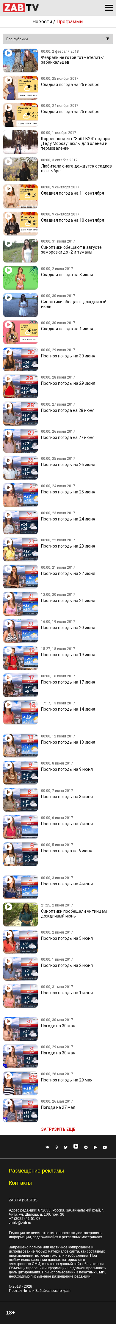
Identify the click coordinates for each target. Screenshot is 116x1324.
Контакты (20, 1183)
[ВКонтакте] (48, 1147)
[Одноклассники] (57, 1147)
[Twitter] (66, 1147)
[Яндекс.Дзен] (75, 1147)
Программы (70, 21)
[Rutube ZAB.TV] (95, 1147)
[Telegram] (86, 1147)
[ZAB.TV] (21, 11)
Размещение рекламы (36, 1171)
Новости (42, 21)
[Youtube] (105, 1147)
